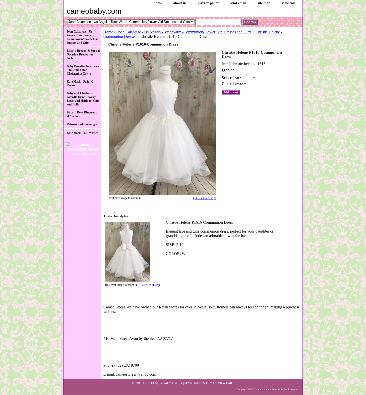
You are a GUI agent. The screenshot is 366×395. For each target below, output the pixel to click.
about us (179, 3)
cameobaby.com (94, 11)
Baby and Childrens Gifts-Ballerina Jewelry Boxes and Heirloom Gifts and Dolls (83, 99)
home (158, 3)
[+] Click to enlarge (204, 198)
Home (108, 32)
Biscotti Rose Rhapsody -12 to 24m (82, 114)
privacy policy (208, 3)
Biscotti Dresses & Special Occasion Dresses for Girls (83, 54)
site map (264, 3)
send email (238, 3)
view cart (289, 3)
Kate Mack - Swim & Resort (80, 83)
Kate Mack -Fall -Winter (82, 133)
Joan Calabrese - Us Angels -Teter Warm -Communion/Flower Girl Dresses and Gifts (184, 32)
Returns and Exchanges (82, 124)
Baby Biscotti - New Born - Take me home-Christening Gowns (83, 69)
